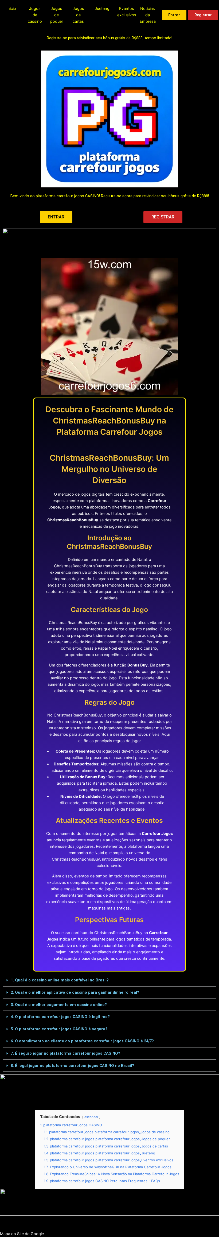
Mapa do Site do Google (22, 1233)
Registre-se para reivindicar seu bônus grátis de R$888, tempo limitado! (109, 38)
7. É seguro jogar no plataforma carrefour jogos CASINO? (65, 1053)
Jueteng (102, 8)
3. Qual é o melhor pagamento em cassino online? (59, 1004)
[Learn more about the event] (109, 242)
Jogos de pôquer (56, 15)
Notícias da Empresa (148, 15)
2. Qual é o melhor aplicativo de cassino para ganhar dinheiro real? (75, 992)
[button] (109, 980)
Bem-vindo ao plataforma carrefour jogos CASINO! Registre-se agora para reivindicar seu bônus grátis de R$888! (109, 196)
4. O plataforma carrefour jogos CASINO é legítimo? (60, 1016)
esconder (91, 1117)
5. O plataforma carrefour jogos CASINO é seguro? (59, 1029)
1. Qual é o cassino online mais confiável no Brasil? (60, 980)
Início (11, 8)
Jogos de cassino (35, 15)
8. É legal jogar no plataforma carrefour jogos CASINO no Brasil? (72, 1065)
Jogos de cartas (78, 15)
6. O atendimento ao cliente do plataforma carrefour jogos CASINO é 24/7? (82, 1041)
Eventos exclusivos (126, 11)
